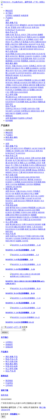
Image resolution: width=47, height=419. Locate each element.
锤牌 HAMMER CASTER (36, 68)
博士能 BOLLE (11, 97)
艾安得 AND (16, 27)
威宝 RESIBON (20, 99)
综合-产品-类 (10, 106)
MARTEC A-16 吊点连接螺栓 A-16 (20, 269)
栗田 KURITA (37, 83)
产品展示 (9, 18)
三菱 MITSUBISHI (26, 49)
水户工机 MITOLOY (18, 37)
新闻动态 (9, 116)
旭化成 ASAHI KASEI (23, 83)
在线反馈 (24, 15)
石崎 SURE (9, 35)
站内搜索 (9, 121)
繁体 (3, 417)
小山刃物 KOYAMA (17, 47)
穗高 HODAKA (11, 210)
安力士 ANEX (20, 35)
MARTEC (28, 73)
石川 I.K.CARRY (21, 71)
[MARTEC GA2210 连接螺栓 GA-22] (25, 317)
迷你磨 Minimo (32, 47)
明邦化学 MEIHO (12, 75)
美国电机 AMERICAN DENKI (33, 61)
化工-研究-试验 (11, 95)
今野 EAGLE (26, 27)
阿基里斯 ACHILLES (32, 80)
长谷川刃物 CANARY (24, 198)
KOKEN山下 (10, 30)
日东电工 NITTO (35, 66)
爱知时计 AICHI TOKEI (29, 25)
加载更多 (5, 332)
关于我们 (9, 13)
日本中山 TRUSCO (13, 109)
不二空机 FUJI (16, 42)
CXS (7, 92)
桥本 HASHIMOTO (13, 87)
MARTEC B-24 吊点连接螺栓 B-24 (20, 293)
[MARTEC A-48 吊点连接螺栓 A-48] (25, 245)
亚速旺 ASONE (22, 113)
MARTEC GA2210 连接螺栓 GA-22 (19, 322)
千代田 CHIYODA (28, 109)
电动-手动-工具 (11, 32)
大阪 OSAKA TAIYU (20, 66)
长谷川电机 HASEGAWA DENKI (18, 54)
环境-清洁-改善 (11, 78)
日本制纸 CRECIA (21, 90)
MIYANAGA (39, 49)
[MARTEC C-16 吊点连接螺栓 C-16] (25, 298)
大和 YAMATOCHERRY (27, 97)
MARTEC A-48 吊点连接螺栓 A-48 (20, 250)
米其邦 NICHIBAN (13, 68)
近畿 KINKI (40, 85)
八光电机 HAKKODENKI (23, 182)
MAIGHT (32, 44)
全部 (7, 20)
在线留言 (17, 15)
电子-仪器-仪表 (11, 51)
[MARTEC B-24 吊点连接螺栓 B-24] (25, 288)
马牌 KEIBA (23, 44)
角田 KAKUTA (33, 37)
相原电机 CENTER (13, 61)
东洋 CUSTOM (39, 59)
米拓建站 (14, 414)
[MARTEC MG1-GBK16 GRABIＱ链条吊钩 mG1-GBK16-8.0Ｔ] (26, 276)
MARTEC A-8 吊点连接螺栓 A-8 (19, 260)
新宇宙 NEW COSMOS (14, 80)
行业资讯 (21, 118)
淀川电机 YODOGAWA (22, 212)
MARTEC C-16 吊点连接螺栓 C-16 (20, 303)
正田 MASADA (39, 73)
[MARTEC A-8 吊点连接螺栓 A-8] (24, 255)
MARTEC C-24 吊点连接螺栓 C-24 (20, 313)
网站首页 (9, 11)
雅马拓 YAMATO (25, 56)
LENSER (17, 111)
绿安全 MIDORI (29, 85)
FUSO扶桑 (20, 102)
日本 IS (14, 39)
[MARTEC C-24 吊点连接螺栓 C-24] (25, 308)
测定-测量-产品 (11, 23)
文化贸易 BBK (27, 59)
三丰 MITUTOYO (12, 25)
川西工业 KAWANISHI (19, 92)
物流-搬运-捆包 (11, 63)
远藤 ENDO (33, 71)
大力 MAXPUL (26, 75)
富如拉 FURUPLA (23, 217)
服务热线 (4, 395)
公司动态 (28, 118)
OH (44, 66)
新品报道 (13, 118)
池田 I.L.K (21, 39)
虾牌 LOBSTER (11, 44)
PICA (23, 68)
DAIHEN (36, 56)
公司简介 (9, 15)
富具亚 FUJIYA (29, 42)
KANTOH (20, 73)
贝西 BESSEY (40, 42)
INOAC (8, 66)
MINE (29, 99)
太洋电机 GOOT (32, 39)
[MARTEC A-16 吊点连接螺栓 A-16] (25, 264)
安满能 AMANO (35, 90)
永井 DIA (35, 27)
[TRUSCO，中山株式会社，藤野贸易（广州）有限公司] (23, 3)
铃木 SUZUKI (37, 54)
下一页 (18, 327)
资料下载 (4, 390)
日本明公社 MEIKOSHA (30, 111)
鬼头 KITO (9, 71)
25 (15, 327)
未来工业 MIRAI (31, 102)
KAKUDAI (20, 30)
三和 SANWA (31, 35)
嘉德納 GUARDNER (29, 87)
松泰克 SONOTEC (20, 180)
